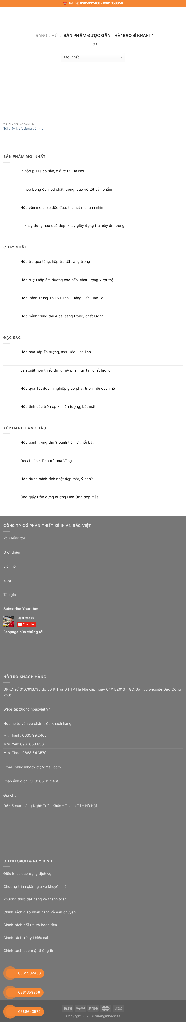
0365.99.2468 (34, 735)
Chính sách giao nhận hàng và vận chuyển (39, 912)
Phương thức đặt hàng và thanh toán (34, 899)
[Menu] (6, 16)
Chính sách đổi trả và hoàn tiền (30, 924)
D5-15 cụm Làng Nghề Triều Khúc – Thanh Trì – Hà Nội (50, 805)
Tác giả (9, 594)
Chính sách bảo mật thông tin (28, 950)
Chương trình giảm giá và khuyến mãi (35, 886)
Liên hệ (9, 566)
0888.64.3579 (34, 752)
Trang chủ (45, 35)
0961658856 (113, 3)
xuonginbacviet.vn (34, 709)
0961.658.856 (32, 744)
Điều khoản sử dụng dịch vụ (27, 873)
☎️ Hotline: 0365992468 (81, 3)
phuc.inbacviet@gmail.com (38, 767)
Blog (7, 580)
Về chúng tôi (14, 538)
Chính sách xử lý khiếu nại (25, 937)
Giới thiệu (11, 552)
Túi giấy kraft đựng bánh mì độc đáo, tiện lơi (21, 129)
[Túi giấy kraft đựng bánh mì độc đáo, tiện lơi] (24, 96)
